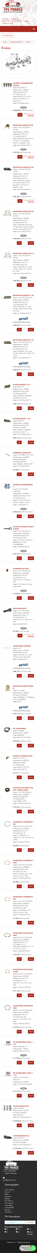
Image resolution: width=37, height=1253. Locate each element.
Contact (26, 21)
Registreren (15, 19)
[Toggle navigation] (33, 29)
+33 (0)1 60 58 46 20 (13, 21)
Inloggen (5, 19)
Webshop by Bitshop (24, 1242)
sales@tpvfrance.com (9, 1180)
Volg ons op (8, 23)
